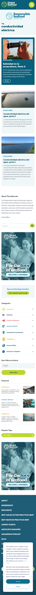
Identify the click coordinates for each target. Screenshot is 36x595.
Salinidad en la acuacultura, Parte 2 (14, 65)
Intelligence (5, 387)
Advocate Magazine (10, 529)
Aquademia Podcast (11, 534)
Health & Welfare (7, 400)
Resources (6, 510)
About (4, 501)
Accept (18, 581)
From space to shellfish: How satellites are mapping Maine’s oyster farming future (10, 391)
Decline (18, 586)
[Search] (32, 226)
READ (7, 81)
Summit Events (8, 525)
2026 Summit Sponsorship (18, 293)
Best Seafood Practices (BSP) (15, 520)
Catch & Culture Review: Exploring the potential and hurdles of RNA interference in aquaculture (10, 405)
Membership (7, 505)
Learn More (5, 217)
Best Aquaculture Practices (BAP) (17, 515)
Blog (3, 539)
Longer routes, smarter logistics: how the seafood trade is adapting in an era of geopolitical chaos (10, 419)
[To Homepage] (9, 4)
